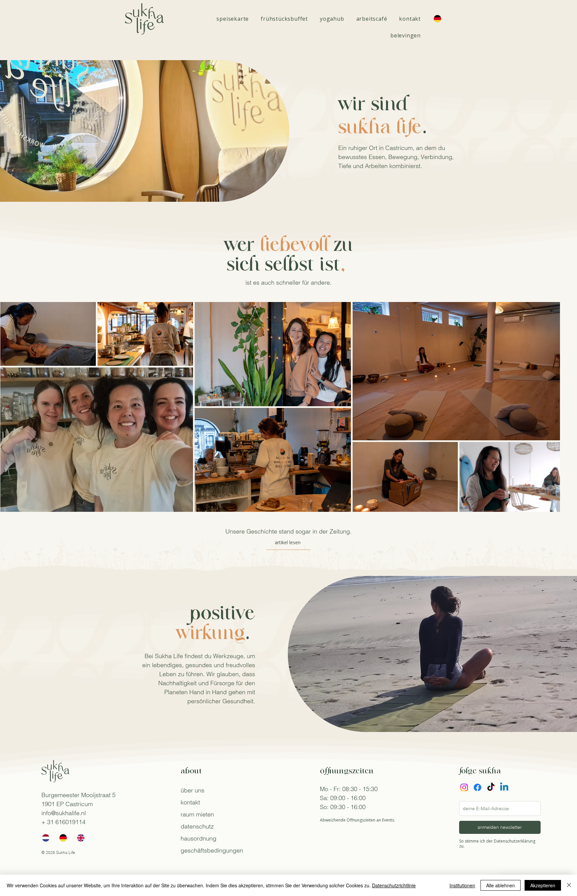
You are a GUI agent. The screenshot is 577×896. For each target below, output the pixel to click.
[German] (63, 838)
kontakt (190, 802)
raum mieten (197, 814)
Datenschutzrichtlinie (394, 885)
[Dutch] (45, 838)
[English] (80, 838)
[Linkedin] (504, 787)
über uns (192, 790)
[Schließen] (569, 885)
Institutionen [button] (462, 885)
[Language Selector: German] (440, 18)
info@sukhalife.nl (63, 813)
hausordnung (198, 838)
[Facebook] (477, 787)
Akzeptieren (542, 885)
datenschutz (197, 826)
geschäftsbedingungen (212, 850)
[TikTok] (491, 787)
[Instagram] (464, 787)
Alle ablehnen (500, 885)
